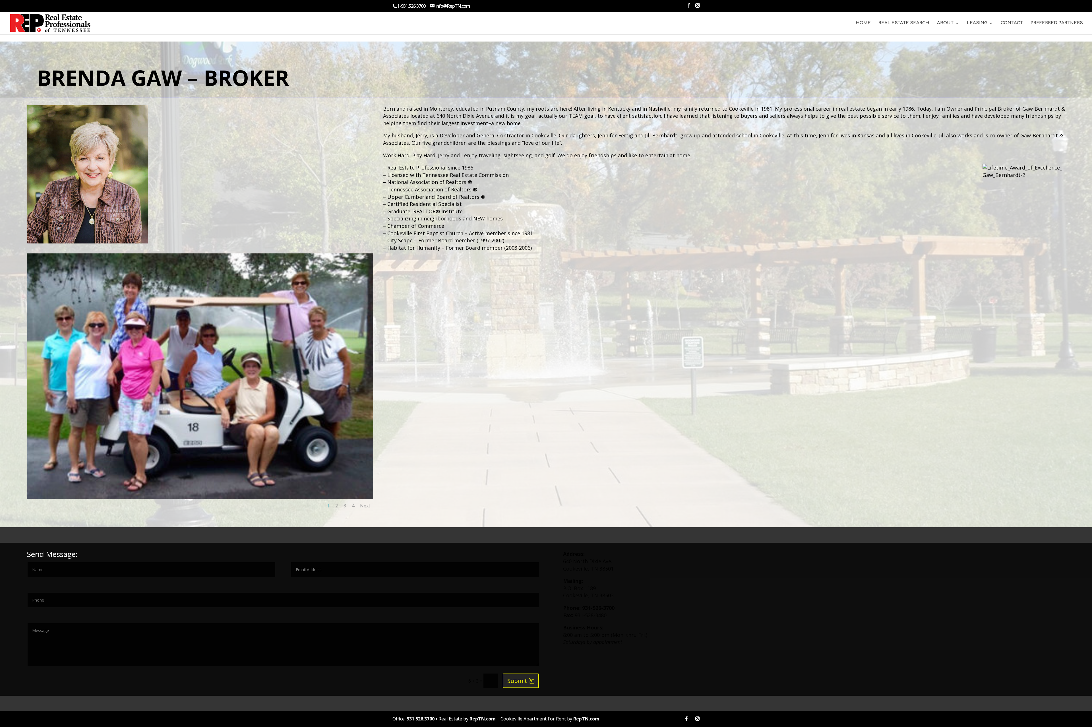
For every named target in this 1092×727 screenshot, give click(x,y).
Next (365, 506)
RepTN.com (483, 719)
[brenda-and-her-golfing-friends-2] (200, 497)
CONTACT (1012, 23)
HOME (863, 23)
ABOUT (945, 23)
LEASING (977, 23)
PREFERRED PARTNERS (1057, 23)
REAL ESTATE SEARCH (903, 23)
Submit (517, 681)
